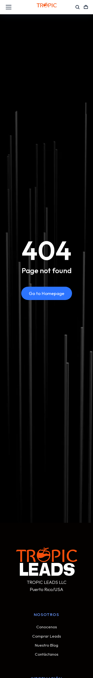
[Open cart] (85, 7)
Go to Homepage (46, 293)
